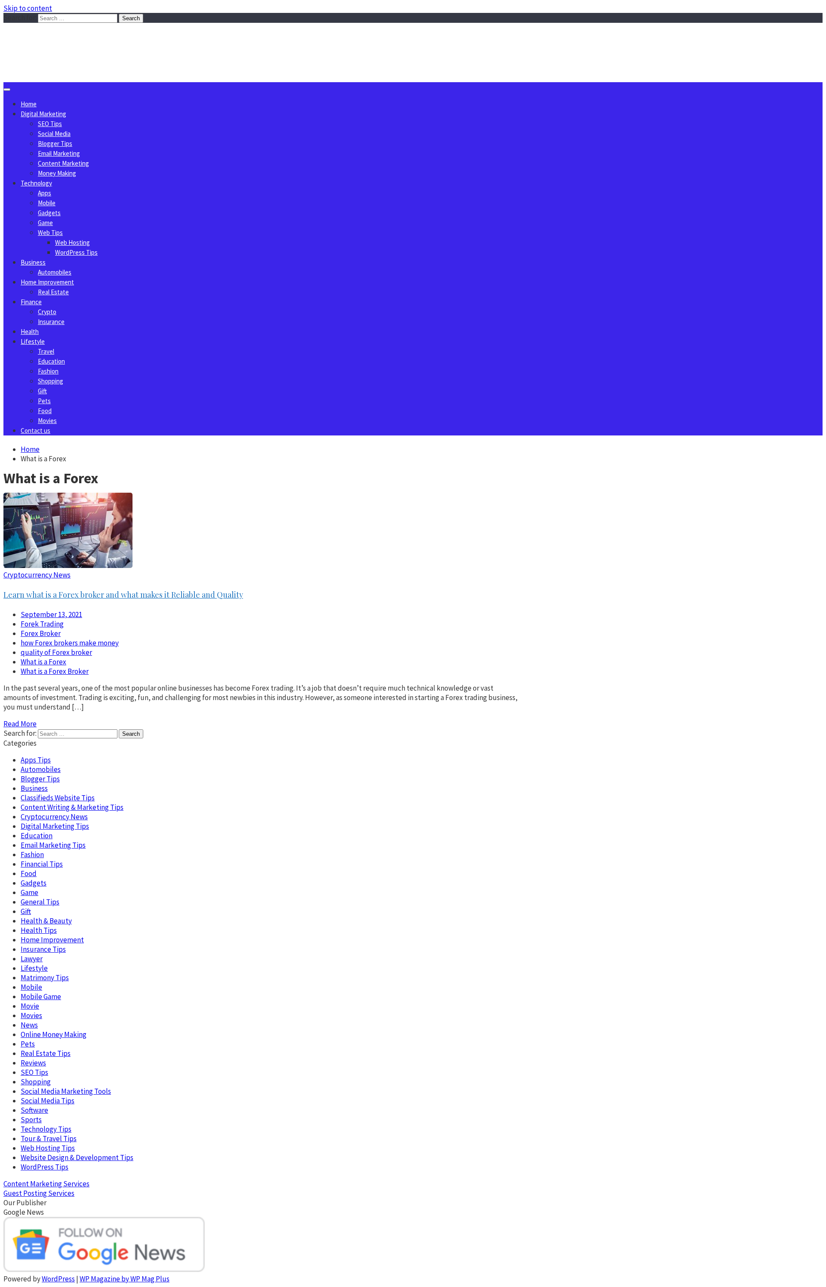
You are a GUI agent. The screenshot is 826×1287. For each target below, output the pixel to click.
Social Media (54, 134)
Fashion (48, 371)
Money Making (57, 173)
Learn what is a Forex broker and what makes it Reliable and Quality (123, 594)
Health (30, 331)
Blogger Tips (55, 143)
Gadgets (49, 213)
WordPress (58, 1279)
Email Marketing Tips (53, 845)
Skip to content (27, 8)
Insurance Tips (43, 949)
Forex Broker (41, 633)
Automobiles (54, 272)
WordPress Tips (76, 252)
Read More (20, 723)
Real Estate (53, 292)
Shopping (50, 381)
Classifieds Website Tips (58, 797)
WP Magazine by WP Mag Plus (125, 1279)
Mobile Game (41, 996)
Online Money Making (53, 1034)
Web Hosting (72, 242)
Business (33, 262)
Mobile (46, 203)
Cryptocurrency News (37, 575)
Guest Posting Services (38, 1193)
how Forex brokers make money (70, 643)
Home (29, 104)
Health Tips (39, 930)
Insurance (51, 322)
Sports (31, 1119)
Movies (47, 421)
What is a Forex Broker (55, 671)
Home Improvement (47, 282)
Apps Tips (36, 760)
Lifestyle (33, 341)
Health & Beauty (46, 921)
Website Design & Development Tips (77, 1157)
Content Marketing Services (46, 1183)
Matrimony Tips (45, 977)
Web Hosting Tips (48, 1148)
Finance (31, 302)
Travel (46, 351)
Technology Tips (46, 1129)
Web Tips (50, 232)
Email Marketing (59, 153)
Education (51, 361)
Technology (36, 183)
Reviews (33, 1063)
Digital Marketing (43, 114)
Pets (44, 401)
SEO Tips (50, 124)
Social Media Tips (47, 1100)
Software (34, 1110)
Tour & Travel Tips (49, 1138)
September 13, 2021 (51, 614)
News (29, 1025)
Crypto (47, 312)
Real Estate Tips (46, 1053)
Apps (44, 193)
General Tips (40, 902)
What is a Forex (43, 662)
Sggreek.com (67, 40)
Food (45, 411)
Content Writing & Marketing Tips (72, 807)
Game (45, 223)
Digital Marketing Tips (55, 826)
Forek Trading (42, 624)
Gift (42, 391)
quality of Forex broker (56, 652)
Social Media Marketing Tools (66, 1091)
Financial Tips (42, 864)
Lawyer (32, 958)
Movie (30, 1006)
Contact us (35, 430)
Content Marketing (63, 163)
